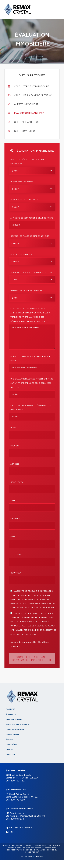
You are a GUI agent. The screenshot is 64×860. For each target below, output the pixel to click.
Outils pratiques (15, 729)
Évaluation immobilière (29, 113)
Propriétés (12, 745)
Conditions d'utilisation (34, 850)
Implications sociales (17, 724)
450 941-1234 (17, 819)
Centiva (38, 856)
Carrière (10, 709)
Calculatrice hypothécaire (31, 87)
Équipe (9, 740)
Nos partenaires (14, 719)
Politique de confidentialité (22, 642)
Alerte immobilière (26, 104)
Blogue (10, 750)
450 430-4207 (18, 781)
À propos (11, 714)
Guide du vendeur (25, 131)
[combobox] (32, 171)
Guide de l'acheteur (26, 122)
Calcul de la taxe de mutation (33, 95)
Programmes (12, 734)
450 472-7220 (18, 800)
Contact (10, 755)
